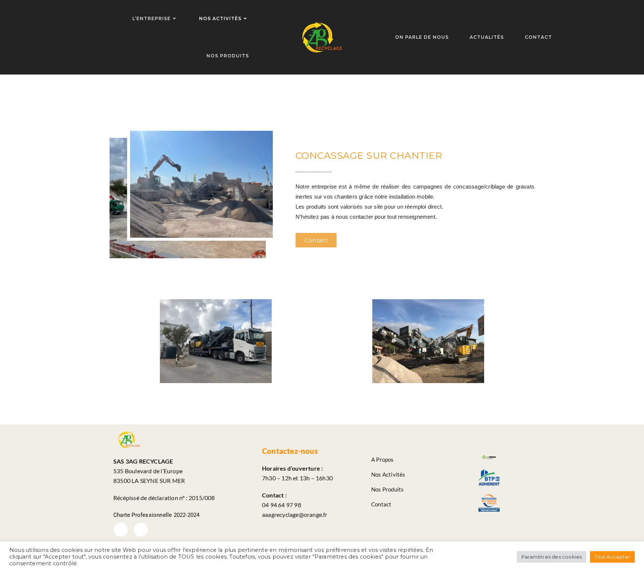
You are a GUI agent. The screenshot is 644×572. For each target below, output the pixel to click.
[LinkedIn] (140, 529)
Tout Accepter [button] (612, 557)
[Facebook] (120, 529)
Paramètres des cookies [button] (551, 557)
